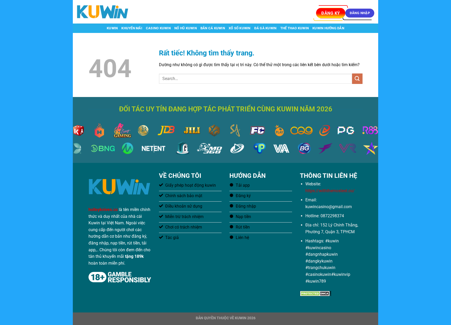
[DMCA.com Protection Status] (315, 293)
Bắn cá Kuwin (212, 28)
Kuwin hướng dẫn (328, 28)
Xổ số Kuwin (240, 28)
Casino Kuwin (158, 28)
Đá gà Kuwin (265, 28)
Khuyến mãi (131, 28)
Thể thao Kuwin (294, 28)
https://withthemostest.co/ (330, 190)
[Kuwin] (103, 12)
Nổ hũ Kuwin (185, 28)
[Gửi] (357, 78)
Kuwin (112, 28)
